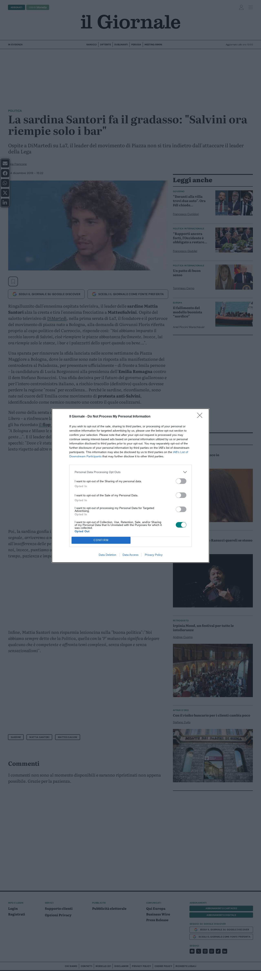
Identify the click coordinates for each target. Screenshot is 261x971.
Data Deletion (107, 554)
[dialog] (130, 486)
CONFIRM (101, 540)
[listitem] (130, 472)
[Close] (201, 417)
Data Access (130, 554)
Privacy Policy (154, 554)
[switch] (181, 481)
